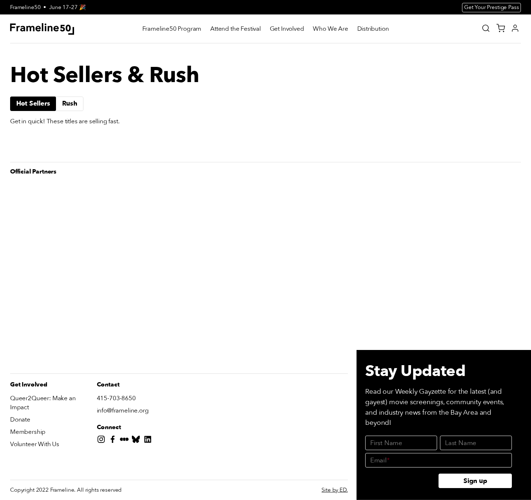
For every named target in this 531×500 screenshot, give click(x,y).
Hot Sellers (33, 103)
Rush (69, 103)
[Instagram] (102, 440)
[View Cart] (500, 28)
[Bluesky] (137, 440)
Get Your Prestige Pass (491, 7)
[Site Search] (486, 28)
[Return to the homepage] (42, 29)
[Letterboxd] (125, 440)
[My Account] (515, 28)
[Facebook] (114, 440)
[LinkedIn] (149, 440)
